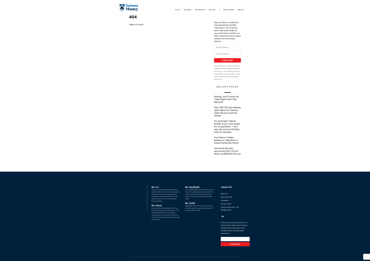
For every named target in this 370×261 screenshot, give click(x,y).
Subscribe (227, 60)
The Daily (212, 10)
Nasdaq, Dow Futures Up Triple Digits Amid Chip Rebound (226, 99)
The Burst (187, 10)
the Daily (190, 203)
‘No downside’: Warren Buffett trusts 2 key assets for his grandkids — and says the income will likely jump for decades (227, 126)
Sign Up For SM (228, 10)
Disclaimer (225, 200)
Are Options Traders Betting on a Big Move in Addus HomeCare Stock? (226, 140)
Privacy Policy (226, 204)
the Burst (156, 205)
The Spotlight (200, 10)
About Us (241, 10)
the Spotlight (192, 186)
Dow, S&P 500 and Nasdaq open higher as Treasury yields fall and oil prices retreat (227, 111)
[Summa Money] (128, 8)
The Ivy (177, 10)
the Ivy (155, 186)
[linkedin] (223, 216)
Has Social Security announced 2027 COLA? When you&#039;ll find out (227, 151)
